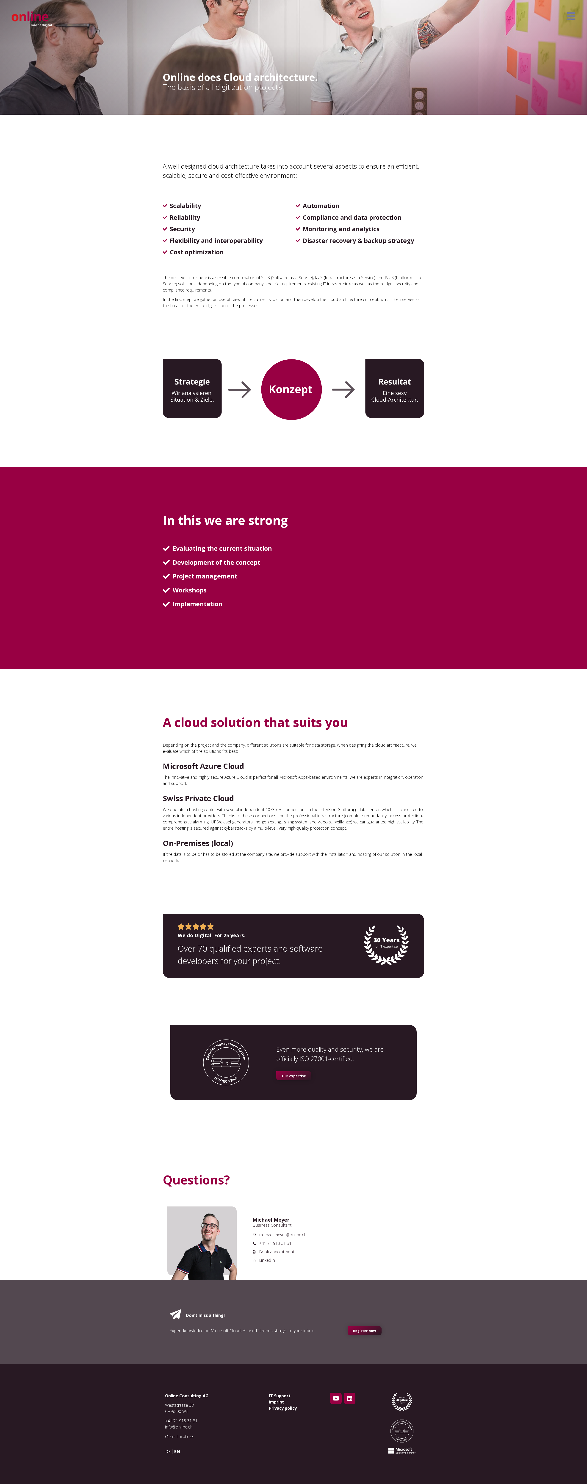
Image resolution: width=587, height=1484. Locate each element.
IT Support (280, 1395)
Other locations (179, 1436)
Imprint (276, 1402)
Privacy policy (283, 1408)
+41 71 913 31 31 (181, 1420)
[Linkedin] (349, 1398)
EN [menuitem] (177, 1451)
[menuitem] (169, 1451)
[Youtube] (336, 1398)
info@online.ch (179, 1427)
